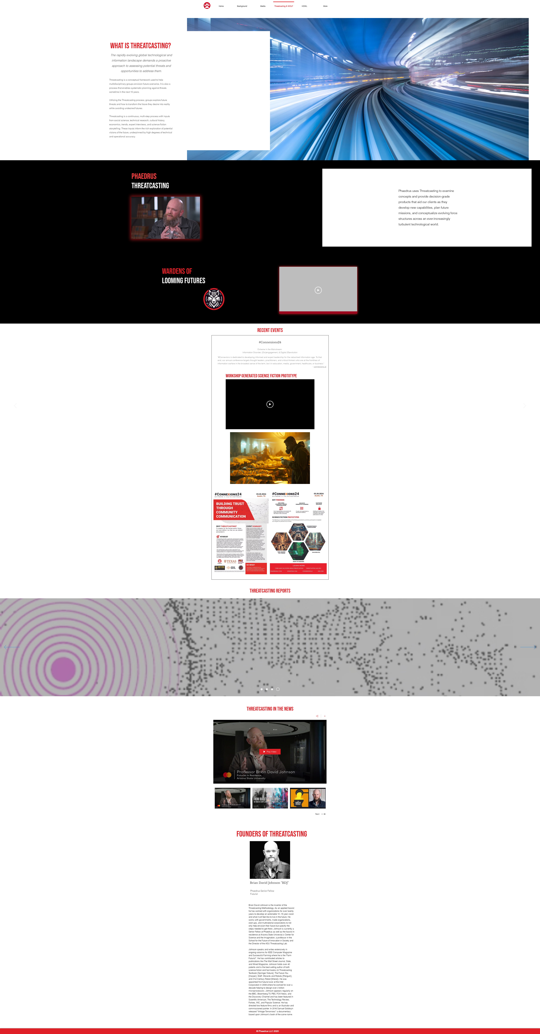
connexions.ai (320, 366)
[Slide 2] (267, 689)
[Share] (317, 716)
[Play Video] (232, 798)
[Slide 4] (278, 689)
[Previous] (15, 406)
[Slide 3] (273, 689)
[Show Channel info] (324, 716)
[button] (196, 236)
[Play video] (318, 290)
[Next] (524, 406)
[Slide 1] (262, 689)
